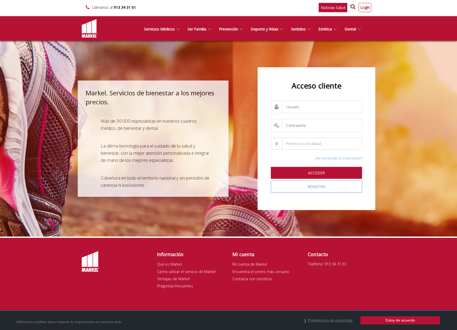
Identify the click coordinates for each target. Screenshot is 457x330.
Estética (325, 29)
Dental (350, 29)
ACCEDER (316, 172)
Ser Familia (197, 29)
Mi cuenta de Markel (249, 264)
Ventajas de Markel (173, 278)
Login (365, 7)
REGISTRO (317, 186)
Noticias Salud (333, 7)
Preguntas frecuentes (175, 285)
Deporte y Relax (264, 29)
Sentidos (298, 29)
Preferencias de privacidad (330, 320)
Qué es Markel (169, 264)
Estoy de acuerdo (400, 320)
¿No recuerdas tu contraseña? (338, 158)
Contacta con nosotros (252, 278)
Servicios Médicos (159, 29)
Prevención (228, 29)
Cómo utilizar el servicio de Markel (186, 271)
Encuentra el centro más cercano (260, 271)
